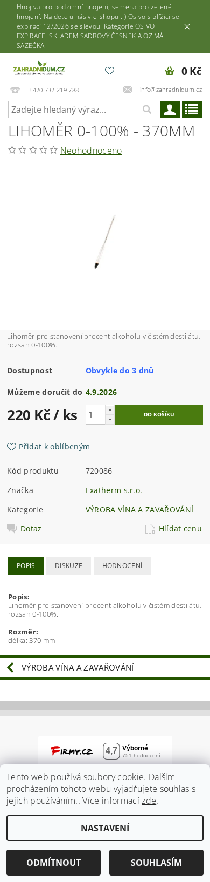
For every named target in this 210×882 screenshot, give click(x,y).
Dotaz (31, 529)
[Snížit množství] (110, 419)
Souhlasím (156, 863)
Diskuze (68, 565)
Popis (26, 565)
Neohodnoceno (91, 150)
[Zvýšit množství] (110, 410)
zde (149, 800)
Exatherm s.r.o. (114, 490)
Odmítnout (53, 863)
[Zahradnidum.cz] (40, 67)
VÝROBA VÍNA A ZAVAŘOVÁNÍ (140, 509)
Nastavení (105, 828)
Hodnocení (122, 565)
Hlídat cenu (180, 529)
